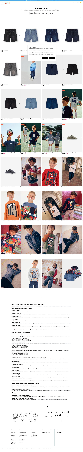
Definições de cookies (33, 58)
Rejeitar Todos (45, 58)
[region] (42, 53)
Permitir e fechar (51, 58)
